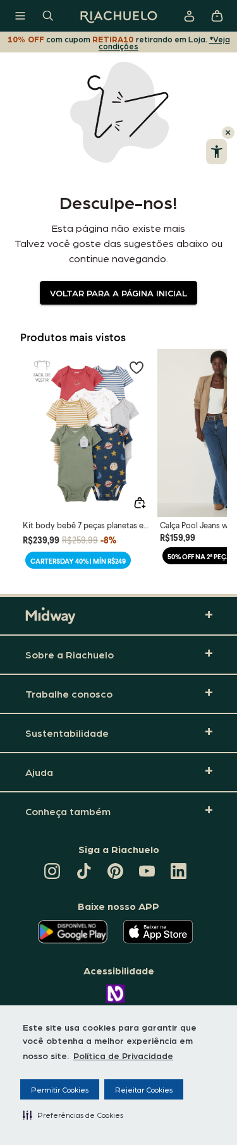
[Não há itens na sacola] (216, 15)
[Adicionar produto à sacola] (139, 503)
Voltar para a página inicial (118, 292)
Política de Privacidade (123, 1055)
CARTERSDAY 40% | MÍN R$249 (78, 561)
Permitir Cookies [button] (59, 1089)
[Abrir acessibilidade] (216, 151)
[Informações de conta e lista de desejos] (189, 15)
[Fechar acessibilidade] (228, 132)
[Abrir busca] (48, 15)
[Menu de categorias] (20, 15)
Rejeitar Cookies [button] (144, 1089)
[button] (73, 1115)
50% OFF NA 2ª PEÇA (199, 556)
